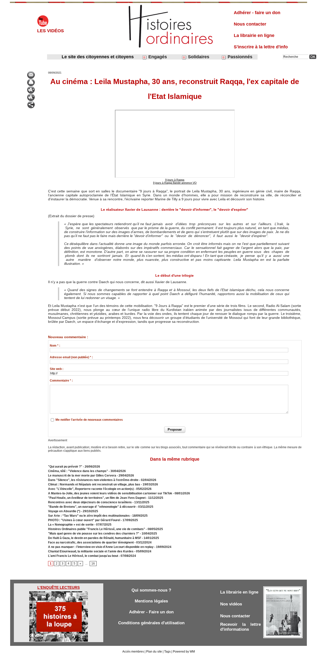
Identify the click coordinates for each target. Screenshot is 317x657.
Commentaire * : (61, 380)
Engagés (157, 56)
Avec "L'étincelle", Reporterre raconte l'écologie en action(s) (91, 489)
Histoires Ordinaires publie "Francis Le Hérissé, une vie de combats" (96, 529)
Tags (167, 651)
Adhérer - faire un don (257, 12)
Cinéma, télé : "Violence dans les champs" (78, 471)
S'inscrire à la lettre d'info (261, 46)
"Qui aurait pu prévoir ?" (65, 466)
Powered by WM (184, 651)
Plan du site (154, 651)
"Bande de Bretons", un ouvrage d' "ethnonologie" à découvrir (92, 506)
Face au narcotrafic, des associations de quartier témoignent (91, 542)
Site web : (56, 369)
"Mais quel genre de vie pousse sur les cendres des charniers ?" (93, 533)
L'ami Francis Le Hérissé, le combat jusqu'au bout (83, 556)
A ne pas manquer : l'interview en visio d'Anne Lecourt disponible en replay (101, 547)
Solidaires (198, 56)
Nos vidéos (231, 604)
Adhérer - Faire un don (151, 612)
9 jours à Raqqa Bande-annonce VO (175, 182)
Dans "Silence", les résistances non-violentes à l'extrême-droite (93, 480)
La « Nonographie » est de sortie (71, 524)
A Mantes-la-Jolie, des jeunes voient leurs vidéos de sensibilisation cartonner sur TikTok (110, 493)
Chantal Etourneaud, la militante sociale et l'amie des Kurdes (90, 551)
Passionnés (239, 56)
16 (93, 563)
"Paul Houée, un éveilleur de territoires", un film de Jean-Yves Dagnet (97, 498)
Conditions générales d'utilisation (151, 623)
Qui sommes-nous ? (151, 590)
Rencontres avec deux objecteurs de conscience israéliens (90, 502)
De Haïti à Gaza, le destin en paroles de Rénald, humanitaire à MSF (94, 538)
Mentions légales (151, 601)
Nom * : (55, 345)
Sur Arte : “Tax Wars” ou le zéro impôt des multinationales (89, 515)
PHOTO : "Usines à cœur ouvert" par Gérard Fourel (84, 520)
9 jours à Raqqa (174, 179)
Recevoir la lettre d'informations (240, 627)
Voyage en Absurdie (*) (64, 511)
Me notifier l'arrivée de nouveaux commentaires (89, 419)
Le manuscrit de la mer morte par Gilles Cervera (82, 475)
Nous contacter (250, 24)
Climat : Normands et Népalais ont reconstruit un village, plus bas (94, 484)
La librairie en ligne (254, 35)
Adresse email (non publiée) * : (71, 357)
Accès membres (133, 651)
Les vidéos (50, 30)
